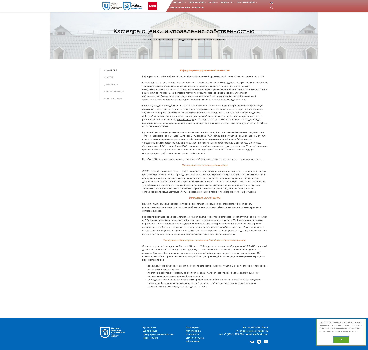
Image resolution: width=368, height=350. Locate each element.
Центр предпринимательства (158, 334)
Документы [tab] (111, 84)
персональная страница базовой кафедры (188, 159)
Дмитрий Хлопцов (184, 119)
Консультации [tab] (113, 98)
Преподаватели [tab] (114, 91)
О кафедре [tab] (110, 70)
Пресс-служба (150, 337)
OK (341, 340)
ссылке (351, 328)
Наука (212, 2)
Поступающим (246, 2)
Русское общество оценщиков (158, 132)
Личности (226, 2)
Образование (196, 2)
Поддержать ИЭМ (180, 8)
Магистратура (193, 330)
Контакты (198, 8)
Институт (178, 2)
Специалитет (193, 334)
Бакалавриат (192, 327)
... (169, 2)
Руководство (150, 327)
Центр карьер (150, 330)
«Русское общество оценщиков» (240, 76)
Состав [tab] (108, 77)
